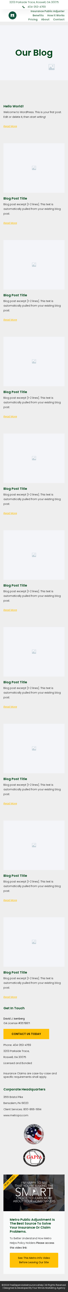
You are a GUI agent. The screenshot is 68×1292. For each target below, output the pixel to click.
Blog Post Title (15, 198)
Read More (10, 126)
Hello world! (13, 106)
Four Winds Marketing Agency (48, 1287)
